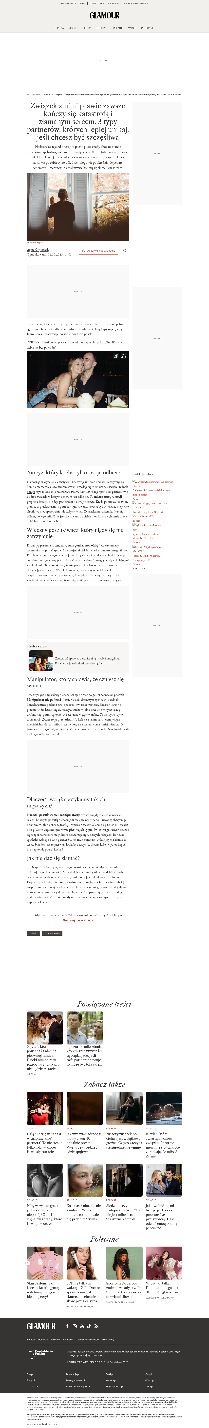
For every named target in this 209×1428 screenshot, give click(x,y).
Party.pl (31, 1380)
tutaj (55, 1424)
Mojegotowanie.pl (75, 1380)
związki (33, 933)
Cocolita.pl (32, 1386)
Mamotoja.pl (72, 1374)
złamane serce (52, 933)
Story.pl (149, 1386)
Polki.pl (109, 1374)
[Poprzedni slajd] (27, 1263)
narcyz (31, 491)
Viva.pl (148, 1374)
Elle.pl (30, 1374)
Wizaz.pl (149, 1380)
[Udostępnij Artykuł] (124, 250)
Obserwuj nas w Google (100, 250)
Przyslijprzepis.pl (114, 1386)
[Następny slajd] (181, 1263)
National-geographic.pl (78, 1386)
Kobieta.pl (111, 1380)
